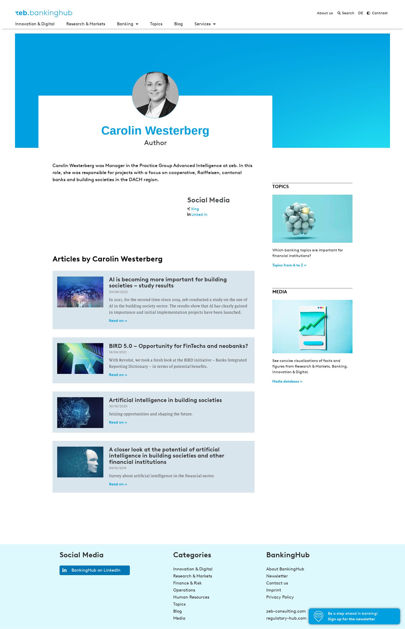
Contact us (277, 583)
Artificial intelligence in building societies (165, 400)
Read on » (118, 320)
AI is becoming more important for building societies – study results (168, 282)
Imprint (273, 590)
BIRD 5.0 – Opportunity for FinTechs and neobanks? (178, 345)
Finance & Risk (187, 583)
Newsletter (277, 576)
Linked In (199, 214)
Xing (195, 209)
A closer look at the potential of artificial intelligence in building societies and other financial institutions (166, 455)
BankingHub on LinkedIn (95, 570)
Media (179, 618)
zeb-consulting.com (286, 611)
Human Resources (191, 597)
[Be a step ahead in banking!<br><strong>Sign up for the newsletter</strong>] (318, 616)
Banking (125, 24)
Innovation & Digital (35, 24)
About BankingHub (285, 569)
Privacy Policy (280, 597)
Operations (184, 590)
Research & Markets (85, 24)
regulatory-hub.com (286, 618)
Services (203, 24)
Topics (156, 24)
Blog (178, 24)
